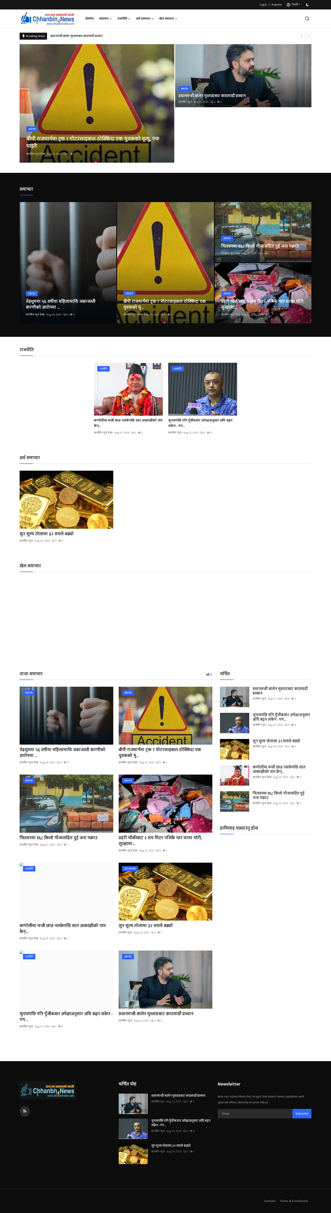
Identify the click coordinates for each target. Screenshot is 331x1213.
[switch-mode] (308, 4)
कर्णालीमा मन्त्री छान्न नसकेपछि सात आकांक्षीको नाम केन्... (128, 423)
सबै (207, 675)
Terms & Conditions (294, 1201)
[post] (97, 103)
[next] (308, 36)
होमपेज (89, 18)
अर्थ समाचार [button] (143, 18)
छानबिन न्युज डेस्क (35, 154)
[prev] (301, 36)
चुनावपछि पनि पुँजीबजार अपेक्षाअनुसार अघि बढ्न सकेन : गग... (200, 423)
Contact (270, 1201)
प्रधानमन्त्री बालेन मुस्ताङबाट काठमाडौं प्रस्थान (212, 96)
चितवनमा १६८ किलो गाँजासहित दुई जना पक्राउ (260, 246)
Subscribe (301, 1113)
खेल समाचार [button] (166, 18)
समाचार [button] (104, 18)
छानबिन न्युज (185, 102)
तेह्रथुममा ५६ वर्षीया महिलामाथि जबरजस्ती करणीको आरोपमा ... (60, 304)
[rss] (25, 1111)
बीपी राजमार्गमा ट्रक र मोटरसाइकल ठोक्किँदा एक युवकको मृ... (164, 304)
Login (263, 4)
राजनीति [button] (122, 18)
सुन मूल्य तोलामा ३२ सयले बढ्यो (69, 36)
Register (277, 4)
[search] (307, 18)
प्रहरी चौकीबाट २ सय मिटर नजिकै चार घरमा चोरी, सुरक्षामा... (262, 304)
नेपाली (294, 4)
